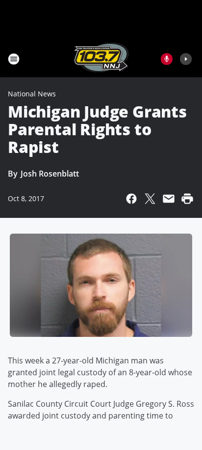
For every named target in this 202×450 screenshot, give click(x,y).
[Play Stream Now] (186, 59)
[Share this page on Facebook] (131, 199)
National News (32, 93)
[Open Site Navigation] (14, 59)
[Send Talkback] (167, 59)
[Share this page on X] (150, 199)
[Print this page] (187, 199)
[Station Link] (101, 59)
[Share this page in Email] (169, 199)
